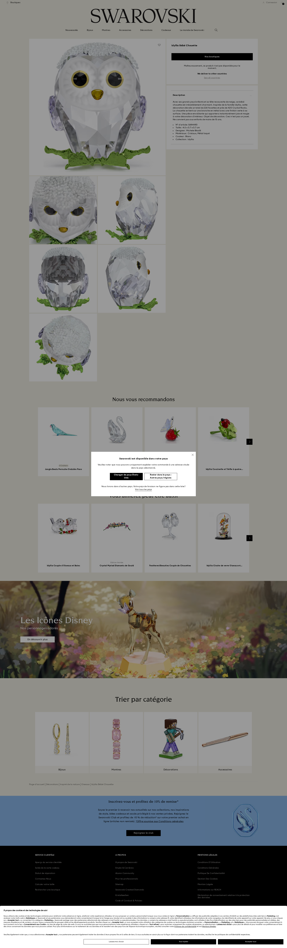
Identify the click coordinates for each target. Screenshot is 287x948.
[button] (193, 455)
